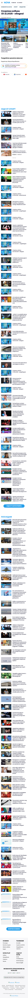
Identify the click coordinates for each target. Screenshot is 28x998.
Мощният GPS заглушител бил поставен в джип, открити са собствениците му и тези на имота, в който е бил (19, 522)
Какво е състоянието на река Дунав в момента (19, 602)
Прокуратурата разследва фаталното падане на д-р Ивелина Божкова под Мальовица (18, 699)
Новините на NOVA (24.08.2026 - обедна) (18, 848)
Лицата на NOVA (20, 945)
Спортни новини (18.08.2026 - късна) (17, 307)
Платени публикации (18, 989)
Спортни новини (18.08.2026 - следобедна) (19, 324)
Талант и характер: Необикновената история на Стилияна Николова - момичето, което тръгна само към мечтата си (19, 228)
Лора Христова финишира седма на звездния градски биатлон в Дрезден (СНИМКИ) (19, 145)
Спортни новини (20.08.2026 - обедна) (18, 251)
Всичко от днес (7, 945)
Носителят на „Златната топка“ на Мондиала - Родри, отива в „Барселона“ (19, 463)
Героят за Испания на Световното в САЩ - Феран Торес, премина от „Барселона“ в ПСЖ (19, 498)
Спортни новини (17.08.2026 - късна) (17, 355)
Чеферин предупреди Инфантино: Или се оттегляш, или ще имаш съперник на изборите (18, 114)
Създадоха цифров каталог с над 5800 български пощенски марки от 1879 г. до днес (19, 834)
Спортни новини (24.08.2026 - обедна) (18, 128)
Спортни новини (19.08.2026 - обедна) (17, 290)
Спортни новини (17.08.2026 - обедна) (17, 388)
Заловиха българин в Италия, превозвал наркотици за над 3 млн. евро (18, 715)
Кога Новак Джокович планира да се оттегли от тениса (19, 333)
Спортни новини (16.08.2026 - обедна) (17, 446)
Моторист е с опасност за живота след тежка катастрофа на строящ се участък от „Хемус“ (19, 762)
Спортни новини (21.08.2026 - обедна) (17, 218)
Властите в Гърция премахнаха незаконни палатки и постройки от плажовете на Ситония (19, 779)
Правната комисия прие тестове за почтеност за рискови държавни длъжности (19, 577)
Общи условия (22, 986)
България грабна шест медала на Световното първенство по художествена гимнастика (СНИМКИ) (18, 431)
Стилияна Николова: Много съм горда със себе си (19, 363)
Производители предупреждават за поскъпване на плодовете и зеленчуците (19, 865)
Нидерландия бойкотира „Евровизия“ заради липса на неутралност (19, 817)
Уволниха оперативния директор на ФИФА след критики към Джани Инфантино (18, 349)
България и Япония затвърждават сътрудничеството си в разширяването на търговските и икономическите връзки (19, 541)
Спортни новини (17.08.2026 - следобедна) (19, 371)
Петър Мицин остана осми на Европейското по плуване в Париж (19, 405)
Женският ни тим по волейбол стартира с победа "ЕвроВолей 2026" (19, 203)
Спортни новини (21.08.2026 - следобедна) (19, 210)
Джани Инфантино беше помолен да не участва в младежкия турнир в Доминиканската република (19, 179)
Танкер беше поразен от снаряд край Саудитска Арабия (19, 659)
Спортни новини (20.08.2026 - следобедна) (19, 243)
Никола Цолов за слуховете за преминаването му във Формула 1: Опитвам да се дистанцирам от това (19, 381)
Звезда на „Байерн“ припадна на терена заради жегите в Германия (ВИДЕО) (19, 422)
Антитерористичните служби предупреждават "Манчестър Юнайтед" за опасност (19, 881)
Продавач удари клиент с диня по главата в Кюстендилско (19, 675)
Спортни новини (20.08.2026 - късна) (17, 235)
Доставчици (12, 986)
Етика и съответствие (9, 989)
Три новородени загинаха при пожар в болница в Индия (19, 651)
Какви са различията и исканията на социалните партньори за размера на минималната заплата (19, 914)
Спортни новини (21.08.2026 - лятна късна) (19, 194)
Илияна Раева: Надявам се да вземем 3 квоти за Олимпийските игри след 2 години (19, 171)
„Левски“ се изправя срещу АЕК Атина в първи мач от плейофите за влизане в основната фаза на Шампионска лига (19, 317)
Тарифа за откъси (5, 986)
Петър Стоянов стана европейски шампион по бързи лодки (18, 137)
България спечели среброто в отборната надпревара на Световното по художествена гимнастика (18, 481)
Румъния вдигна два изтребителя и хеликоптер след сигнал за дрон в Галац (19, 896)
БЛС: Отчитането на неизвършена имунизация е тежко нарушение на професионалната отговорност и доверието (19, 594)
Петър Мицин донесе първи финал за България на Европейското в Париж (19, 439)
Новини (13, 2)
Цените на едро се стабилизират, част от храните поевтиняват (18, 745)
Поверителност (6, 988)
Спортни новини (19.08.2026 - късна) (17, 266)
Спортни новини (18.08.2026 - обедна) (17, 340)
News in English (19, 962)
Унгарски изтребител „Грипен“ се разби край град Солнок (18, 569)
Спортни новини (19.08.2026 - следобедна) (19, 274)
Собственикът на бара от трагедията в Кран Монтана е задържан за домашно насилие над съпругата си (19, 905)
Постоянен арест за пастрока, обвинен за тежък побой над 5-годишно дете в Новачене (19, 561)
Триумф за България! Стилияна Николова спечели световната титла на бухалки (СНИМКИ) (18, 414)
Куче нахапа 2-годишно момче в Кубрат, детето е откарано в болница (19, 618)
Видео (4, 949)
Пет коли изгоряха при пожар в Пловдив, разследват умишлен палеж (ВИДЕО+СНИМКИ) (18, 754)
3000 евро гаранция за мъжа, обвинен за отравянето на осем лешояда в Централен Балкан (18, 770)
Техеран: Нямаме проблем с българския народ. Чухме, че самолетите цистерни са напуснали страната (19, 611)
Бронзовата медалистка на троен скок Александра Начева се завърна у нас (19, 455)
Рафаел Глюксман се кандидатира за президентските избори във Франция (19, 889)
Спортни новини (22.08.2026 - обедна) (18, 186)
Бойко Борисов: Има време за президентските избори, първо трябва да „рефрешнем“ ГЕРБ (19, 857)
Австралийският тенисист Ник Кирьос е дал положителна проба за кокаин (18, 283)
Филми (4, 961)
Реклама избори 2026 (10, 985)
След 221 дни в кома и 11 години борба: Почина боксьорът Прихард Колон (19, 490)
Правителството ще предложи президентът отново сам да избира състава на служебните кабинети (19, 531)
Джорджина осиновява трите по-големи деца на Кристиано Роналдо (19, 872)
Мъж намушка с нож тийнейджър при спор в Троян (18, 667)
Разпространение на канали (20, 985)
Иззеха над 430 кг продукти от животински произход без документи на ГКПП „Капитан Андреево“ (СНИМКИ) (19, 643)
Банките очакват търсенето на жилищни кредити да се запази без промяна (19, 683)
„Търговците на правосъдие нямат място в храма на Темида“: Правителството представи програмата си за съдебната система (19, 552)
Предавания (6, 957)
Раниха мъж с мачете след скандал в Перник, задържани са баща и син (19, 802)
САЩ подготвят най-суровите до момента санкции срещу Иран (18, 722)
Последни (5, 943)
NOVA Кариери (20, 960)
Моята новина (6, 947)
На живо (19, 2)
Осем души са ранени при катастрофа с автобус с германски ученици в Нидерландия (19, 707)
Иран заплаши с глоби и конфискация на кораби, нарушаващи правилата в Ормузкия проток (19, 787)
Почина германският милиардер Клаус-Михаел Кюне (19, 634)
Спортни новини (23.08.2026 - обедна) (18, 161)
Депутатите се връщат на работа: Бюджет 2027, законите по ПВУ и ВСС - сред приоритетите (19, 738)
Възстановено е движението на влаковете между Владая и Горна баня (19, 921)
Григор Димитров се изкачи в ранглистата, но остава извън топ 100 (19, 121)
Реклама (3, 985)
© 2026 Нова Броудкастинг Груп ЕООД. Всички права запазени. (14, 993)
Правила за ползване (20, 988)
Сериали (5, 959)
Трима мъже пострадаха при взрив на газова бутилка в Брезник (19, 794)
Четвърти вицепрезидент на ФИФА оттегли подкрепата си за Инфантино (19, 260)
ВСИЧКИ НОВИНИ (14, 929)
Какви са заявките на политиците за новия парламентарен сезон (18, 810)
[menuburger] (2, 2)
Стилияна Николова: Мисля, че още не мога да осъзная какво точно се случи (19, 397)
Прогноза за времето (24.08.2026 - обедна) (18, 840)
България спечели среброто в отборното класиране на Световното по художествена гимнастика (19, 471)
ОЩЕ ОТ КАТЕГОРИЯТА (14, 506)
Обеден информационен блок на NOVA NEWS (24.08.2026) (18, 584)
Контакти (17, 986)
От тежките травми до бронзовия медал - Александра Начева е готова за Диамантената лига (19, 300)
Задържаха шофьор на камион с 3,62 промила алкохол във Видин (18, 730)
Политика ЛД (12, 988)
